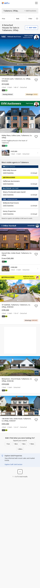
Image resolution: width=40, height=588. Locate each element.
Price (3, 19)
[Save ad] (36, 80)
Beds (17, 19)
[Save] (37, 19)
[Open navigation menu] (36, 3)
